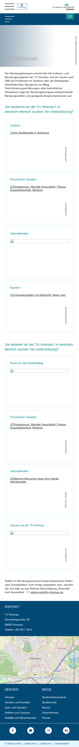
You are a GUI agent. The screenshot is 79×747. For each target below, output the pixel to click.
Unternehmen (50, 712)
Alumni (46, 707)
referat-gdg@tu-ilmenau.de (46, 592)
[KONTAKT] (70, 16)
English (22, 7)
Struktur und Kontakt (17, 702)
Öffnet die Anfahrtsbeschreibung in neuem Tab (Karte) (33, 637)
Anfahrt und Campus (17, 712)
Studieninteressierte (54, 697)
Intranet (9, 697)
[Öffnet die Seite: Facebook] (12, 730)
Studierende (49, 702)
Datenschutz (31, 743)
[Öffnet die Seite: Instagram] (48, 730)
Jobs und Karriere (15, 707)
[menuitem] (22, 697)
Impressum (46, 743)
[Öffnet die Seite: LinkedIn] (66, 730)
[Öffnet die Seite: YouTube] (30, 730)
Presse (46, 717)
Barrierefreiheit (62, 743)
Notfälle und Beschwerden (21, 717)
